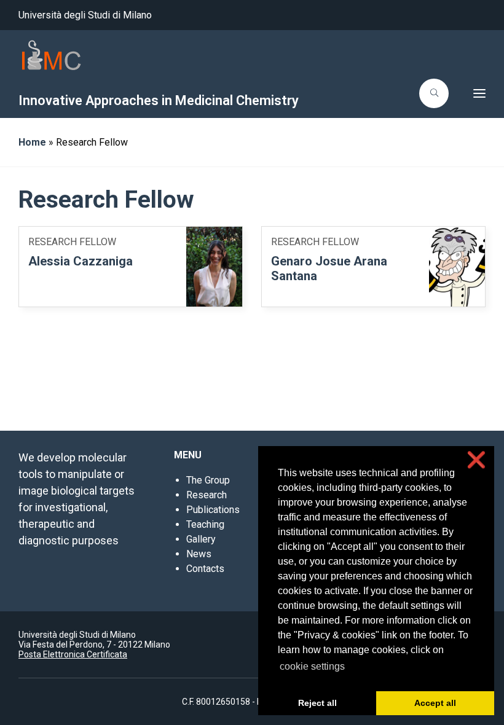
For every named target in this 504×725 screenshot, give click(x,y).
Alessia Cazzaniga (80, 261)
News (198, 554)
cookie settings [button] (312, 666)
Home (32, 142)
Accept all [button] (435, 703)
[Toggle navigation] (471, 93)
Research (206, 495)
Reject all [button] (317, 703)
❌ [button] (476, 460)
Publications (213, 509)
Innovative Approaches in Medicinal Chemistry (158, 100)
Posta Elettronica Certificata (72, 654)
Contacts (205, 568)
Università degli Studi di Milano (85, 15)
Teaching (205, 524)
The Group (208, 480)
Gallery (201, 539)
